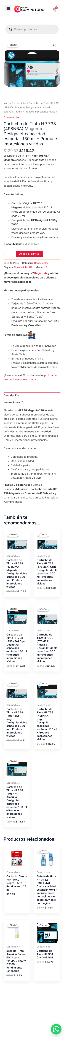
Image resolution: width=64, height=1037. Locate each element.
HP (45, 267)
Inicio (6, 103)
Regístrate (41, 273)
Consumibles (19, 103)
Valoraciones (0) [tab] (14, 402)
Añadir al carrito (29, 253)
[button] (8, 8)
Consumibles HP (23, 267)
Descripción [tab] (11, 395)
